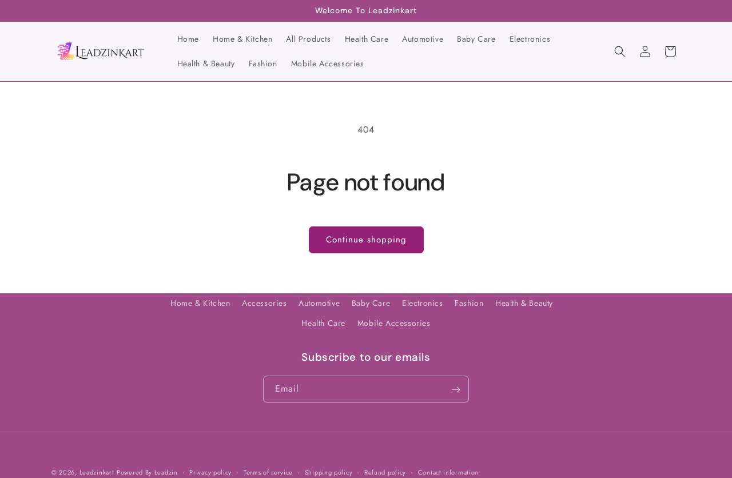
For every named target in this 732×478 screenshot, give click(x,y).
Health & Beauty (524, 303)
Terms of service (268, 471)
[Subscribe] (455, 389)
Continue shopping (366, 239)
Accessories (264, 303)
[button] (619, 51)
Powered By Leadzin (147, 472)
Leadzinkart (96, 472)
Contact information (448, 471)
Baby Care (371, 303)
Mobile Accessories (394, 323)
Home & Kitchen (200, 303)
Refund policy (385, 471)
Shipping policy (329, 471)
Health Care (323, 323)
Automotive (319, 303)
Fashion (469, 303)
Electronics (422, 303)
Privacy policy (210, 471)
